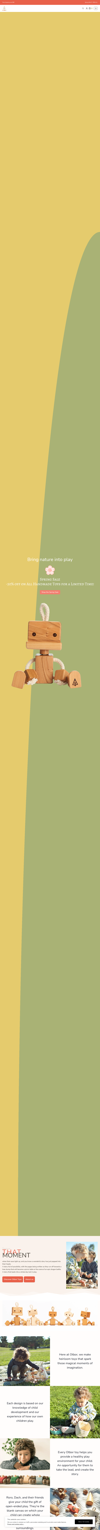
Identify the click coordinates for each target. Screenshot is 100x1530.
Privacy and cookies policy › (15, 1524)
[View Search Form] (83, 8)
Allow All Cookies (83, 1522)
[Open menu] (96, 8)
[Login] (87, 8)
